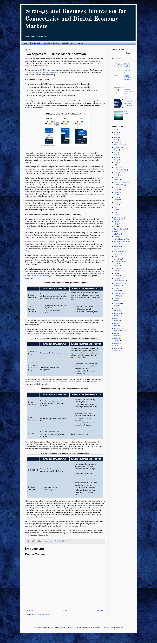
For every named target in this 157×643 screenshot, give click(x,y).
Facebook (117, 192)
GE (115, 195)
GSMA (116, 202)
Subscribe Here (67, 43)
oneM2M (117, 259)
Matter (116, 244)
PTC (115, 273)
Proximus (117, 271)
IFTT (115, 215)
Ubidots (116, 341)
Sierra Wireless (119, 293)
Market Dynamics (120, 239)
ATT (115, 160)
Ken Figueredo (35, 43)
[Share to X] (36, 541)
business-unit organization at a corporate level (41, 72)
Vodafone (117, 348)
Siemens (117, 291)
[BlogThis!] (34, 541)
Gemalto (117, 197)
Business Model (53, 541)
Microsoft (117, 246)
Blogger (121, 627)
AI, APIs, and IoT (127, 112)
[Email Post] (27, 541)
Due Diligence (119, 185)
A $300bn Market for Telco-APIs (127, 77)
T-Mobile (117, 311)
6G (115, 130)
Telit (115, 318)
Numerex (117, 254)
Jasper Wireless (119, 229)
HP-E (116, 207)
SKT (115, 301)
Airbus (116, 142)
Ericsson (117, 187)
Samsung (117, 286)
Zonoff (116, 351)
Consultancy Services (51, 43)
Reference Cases (120, 283)
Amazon (117, 147)
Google (116, 200)
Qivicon (116, 276)
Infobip (116, 221)
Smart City (117, 303)
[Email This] (32, 541)
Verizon (116, 343)
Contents (79, 43)
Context (116, 180)
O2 (115, 256)
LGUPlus (117, 234)
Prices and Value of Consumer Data (127, 90)
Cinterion (117, 172)
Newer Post (29, 611)
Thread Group (118, 331)
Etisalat (116, 190)
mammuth (106, 627)
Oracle (116, 266)
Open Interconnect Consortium (120, 262)
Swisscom (117, 308)
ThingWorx (117, 328)
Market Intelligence (120, 241)
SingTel (116, 298)
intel (115, 224)
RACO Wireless (119, 281)
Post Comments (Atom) (42, 614)
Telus (116, 323)
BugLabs (117, 167)
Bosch (116, 162)
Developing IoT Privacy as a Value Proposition (128, 102)
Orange (116, 268)
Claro (116, 177)
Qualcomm (117, 278)
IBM (115, 212)
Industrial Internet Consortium (120, 218)
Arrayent (117, 157)
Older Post (100, 611)
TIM (115, 333)
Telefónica (117, 313)
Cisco (60, 541)
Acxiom (116, 132)
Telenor (116, 316)
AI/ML (116, 140)
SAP (115, 288)
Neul (115, 249)
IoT (115, 226)
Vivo (115, 345)
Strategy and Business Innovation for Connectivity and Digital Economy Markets (75, 19)
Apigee (116, 150)
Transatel (117, 336)
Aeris (116, 137)
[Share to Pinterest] (41, 541)
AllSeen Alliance (119, 145)
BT (115, 165)
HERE (116, 205)
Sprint (116, 306)
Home (25, 43)
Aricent (116, 152)
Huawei (116, 210)
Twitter (116, 338)
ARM (115, 155)
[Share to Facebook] (39, 541)
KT (115, 231)
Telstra (116, 321)
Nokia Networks (119, 251)
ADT (115, 135)
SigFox (116, 296)
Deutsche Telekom (120, 182)
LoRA (116, 236)
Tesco (65, 541)
